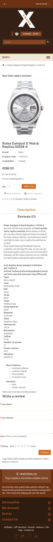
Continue (44, 452)
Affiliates (8, 527)
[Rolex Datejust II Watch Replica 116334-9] (25, 108)
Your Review (7, 418)
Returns (40, 527)
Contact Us (29, 530)
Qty (4, 186)
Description (26, 210)
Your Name (6, 404)
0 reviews (17, 199)
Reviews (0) (27, 217)
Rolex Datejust (20, 459)
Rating (4, 446)
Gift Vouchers (20, 527)
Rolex (21, 152)
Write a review (30, 199)
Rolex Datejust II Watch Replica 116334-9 (26, 65)
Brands (31, 527)
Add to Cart (29, 186)
